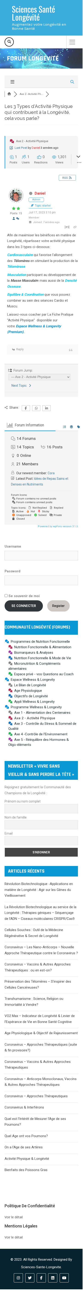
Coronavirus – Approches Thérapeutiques (36, 1096)
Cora (51, 473)
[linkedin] (52, 1277)
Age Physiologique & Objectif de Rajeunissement (41, 1033)
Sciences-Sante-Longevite (41, 1267)
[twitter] (29, 1277)
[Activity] (17, 219)
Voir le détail (14, 1217)
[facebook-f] (41, 1277)
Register (58, 606)
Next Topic (19, 385)
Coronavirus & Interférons (24, 1107)
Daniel (36, 147)
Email (9, 833)
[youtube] (64, 1277)
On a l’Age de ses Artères (24, 1147)
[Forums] (9, 94)
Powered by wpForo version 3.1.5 (57, 526)
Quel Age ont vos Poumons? (26, 1136)
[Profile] (13, 219)
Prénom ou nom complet (23, 801)
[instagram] (18, 1277)
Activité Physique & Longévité (27, 1159)
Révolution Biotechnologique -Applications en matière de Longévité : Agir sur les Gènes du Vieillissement (39, 890)
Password (12, 571)
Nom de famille (16, 817)
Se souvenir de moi (24, 596)
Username (13, 546)
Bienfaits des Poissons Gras (26, 1170)
